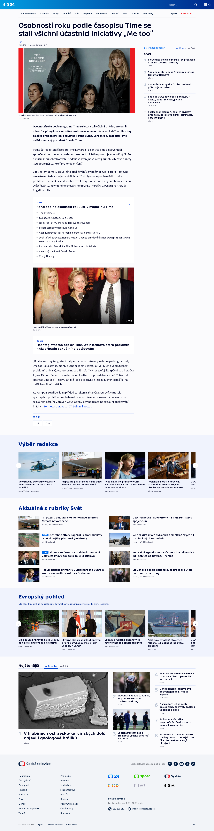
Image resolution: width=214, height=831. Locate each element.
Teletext (22, 789)
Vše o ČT (22, 813)
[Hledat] (196, 4)
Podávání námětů (69, 803)
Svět (77, 13)
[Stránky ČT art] (139, 785)
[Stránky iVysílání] (173, 776)
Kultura (135, 13)
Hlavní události (28, 13)
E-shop (22, 803)
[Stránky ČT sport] (142, 776)
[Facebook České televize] (175, 763)
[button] (83, 296)
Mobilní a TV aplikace (28, 808)
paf (20, 41)
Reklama (64, 780)
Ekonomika (101, 13)
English (40, 824)
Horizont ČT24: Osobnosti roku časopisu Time (53, 327)
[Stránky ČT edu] (170, 785)
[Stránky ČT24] (113, 776)
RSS (194, 824)
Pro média (65, 775)
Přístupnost (71, 824)
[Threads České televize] (193, 763)
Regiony (87, 13)
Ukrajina (44, 13)
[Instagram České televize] (170, 763)
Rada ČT (64, 794)
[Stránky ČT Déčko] (113, 785)
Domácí (67, 13)
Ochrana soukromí (55, 824)
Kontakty (65, 813)
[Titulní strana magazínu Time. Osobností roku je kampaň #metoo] (76, 80)
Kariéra (64, 799)
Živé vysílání (24, 780)
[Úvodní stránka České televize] (34, 763)
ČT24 (48, 423)
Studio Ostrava (67, 789)
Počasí (115, 13)
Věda (125, 13)
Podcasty (148, 13)
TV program (24, 775)
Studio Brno (66, 785)
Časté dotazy (66, 808)
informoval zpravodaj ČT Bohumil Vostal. (67, 406)
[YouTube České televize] (181, 763)
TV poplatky (24, 785)
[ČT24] (9, 4)
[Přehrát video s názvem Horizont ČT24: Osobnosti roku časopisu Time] (83, 295)
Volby (56, 13)
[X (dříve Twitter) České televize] (187, 763)
